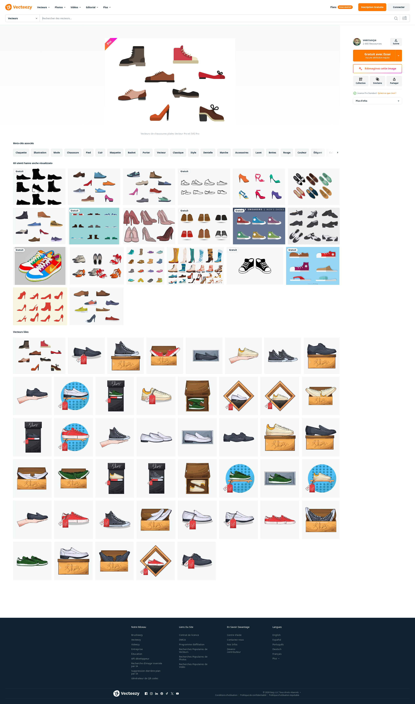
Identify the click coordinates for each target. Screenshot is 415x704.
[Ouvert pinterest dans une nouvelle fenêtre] (161, 693)
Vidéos (74, 7)
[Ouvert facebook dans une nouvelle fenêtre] (146, 693)
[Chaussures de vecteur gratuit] (94, 226)
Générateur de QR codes (144, 678)
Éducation (136, 653)
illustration (40, 152)
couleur (302, 152)
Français (277, 653)
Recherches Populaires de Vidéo (193, 665)
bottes (272, 152)
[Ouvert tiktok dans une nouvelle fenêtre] (167, 693)
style (193, 152)
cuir (100, 152)
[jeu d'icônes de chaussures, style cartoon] (145, 266)
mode (56, 152)
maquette (115, 152)
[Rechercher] (396, 18)
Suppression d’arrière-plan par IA (145, 672)
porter (146, 152)
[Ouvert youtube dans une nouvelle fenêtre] (177, 693)
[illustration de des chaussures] (86, 355)
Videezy (135, 644)
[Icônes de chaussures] (204, 186)
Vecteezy (136, 639)
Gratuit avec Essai (377, 55)
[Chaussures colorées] (40, 266)
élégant (318, 152)
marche (224, 152)
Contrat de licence (189, 635)
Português (278, 644)
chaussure (73, 152)
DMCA (182, 639)
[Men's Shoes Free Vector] (259, 226)
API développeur (140, 658)
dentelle (208, 152)
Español (276, 639)
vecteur (161, 152)
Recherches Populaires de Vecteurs (193, 650)
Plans (333, 7)
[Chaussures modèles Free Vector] (314, 186)
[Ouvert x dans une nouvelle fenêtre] (172, 693)
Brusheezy (137, 635)
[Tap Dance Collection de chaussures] (314, 226)
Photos (59, 7)
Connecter (399, 7)
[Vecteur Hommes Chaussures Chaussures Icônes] (313, 266)
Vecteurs (42, 7)
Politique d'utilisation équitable (284, 695)
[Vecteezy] (18, 7)
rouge (286, 152)
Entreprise (137, 649)
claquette (21, 152)
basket (132, 152)
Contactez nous (235, 639)
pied (88, 152)
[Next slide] (335, 153)
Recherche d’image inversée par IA (146, 665)
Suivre (396, 43)
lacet (259, 152)
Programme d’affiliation (191, 644)
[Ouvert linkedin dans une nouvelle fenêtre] (156, 693)
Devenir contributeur (234, 650)
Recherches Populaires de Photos (193, 658)
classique (178, 152)
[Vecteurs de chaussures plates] (94, 186)
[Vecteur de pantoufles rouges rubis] (40, 306)
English (276, 635)
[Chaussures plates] (97, 266)
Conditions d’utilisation (226, 695)
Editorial (90, 7)
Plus (105, 7)
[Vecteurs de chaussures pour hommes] (39, 186)
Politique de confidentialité (253, 695)
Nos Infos (232, 644)
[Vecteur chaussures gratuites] (149, 226)
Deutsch (276, 649)
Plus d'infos (361, 100)
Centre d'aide (234, 635)
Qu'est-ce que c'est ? (387, 93)
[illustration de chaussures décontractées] (254, 266)
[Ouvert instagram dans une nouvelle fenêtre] (151, 693)
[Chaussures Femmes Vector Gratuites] (259, 186)
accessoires (241, 152)
